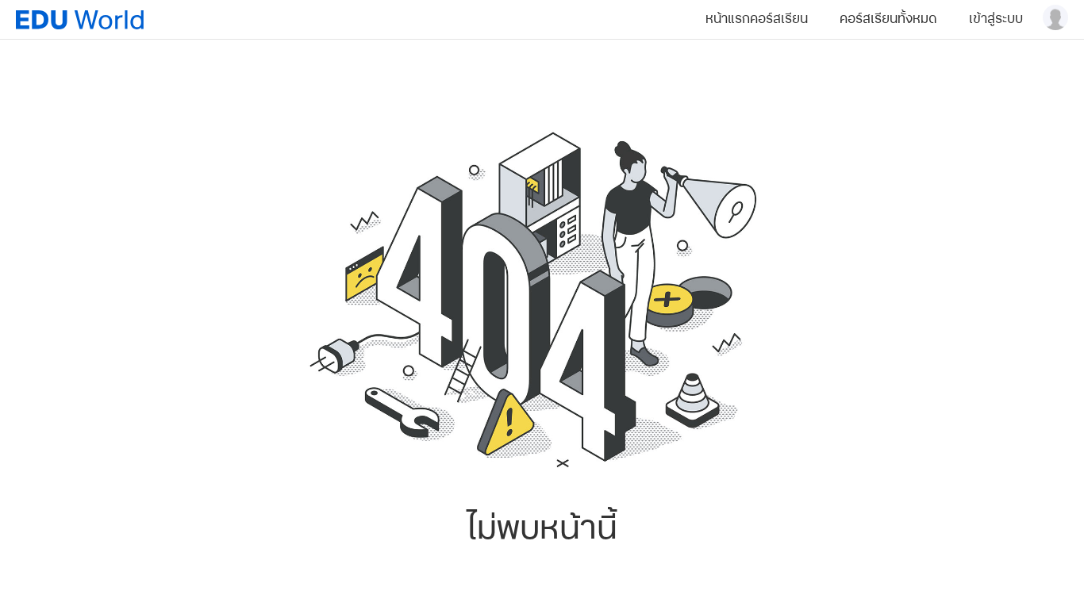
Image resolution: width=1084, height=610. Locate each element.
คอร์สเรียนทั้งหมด (888, 19)
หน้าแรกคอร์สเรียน (756, 19)
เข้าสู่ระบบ (996, 19)
